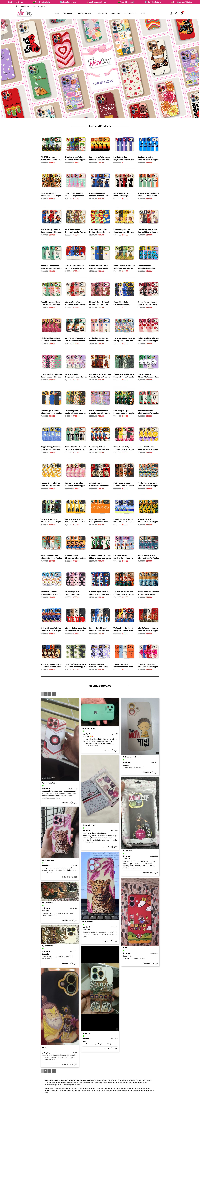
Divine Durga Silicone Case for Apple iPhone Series (147, 304)
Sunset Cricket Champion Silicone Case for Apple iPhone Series (76, 558)
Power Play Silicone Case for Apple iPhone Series (123, 232)
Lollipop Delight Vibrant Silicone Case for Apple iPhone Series (148, 340)
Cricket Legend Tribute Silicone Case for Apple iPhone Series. (99, 594)
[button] (3, 69)
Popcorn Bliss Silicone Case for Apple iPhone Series (50, 485)
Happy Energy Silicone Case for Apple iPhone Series (50, 449)
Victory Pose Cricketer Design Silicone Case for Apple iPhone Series (124, 630)
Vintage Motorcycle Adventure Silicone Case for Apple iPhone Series (76, 522)
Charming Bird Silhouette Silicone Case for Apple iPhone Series (148, 377)
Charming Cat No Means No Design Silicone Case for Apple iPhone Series (123, 197)
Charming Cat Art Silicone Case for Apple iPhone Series (99, 449)
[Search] (176, 13)
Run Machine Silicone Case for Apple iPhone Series (74, 268)
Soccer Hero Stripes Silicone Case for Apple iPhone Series (99, 630)
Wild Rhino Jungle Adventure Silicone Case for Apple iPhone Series (51, 159)
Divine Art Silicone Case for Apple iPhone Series (51, 665)
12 (53, 694)
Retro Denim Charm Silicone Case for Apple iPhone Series (148, 558)
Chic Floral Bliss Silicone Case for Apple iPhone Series (51, 377)
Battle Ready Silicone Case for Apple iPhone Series (50, 232)
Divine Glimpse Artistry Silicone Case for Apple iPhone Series (51, 630)
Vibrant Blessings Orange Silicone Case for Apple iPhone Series (99, 522)
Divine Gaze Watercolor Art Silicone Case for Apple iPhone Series (148, 594)
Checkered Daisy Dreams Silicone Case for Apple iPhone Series (99, 666)
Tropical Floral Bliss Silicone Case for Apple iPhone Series (148, 666)
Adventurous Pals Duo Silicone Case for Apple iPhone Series (123, 594)
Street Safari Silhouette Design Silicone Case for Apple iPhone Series (124, 377)
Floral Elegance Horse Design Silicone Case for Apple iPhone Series (148, 232)
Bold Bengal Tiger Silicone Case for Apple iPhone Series (123, 413)
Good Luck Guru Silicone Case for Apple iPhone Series (124, 268)
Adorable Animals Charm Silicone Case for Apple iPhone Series (51, 594)
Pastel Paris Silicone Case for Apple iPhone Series (74, 195)
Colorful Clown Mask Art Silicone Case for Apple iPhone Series (100, 558)
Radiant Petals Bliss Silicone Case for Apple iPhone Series (75, 485)
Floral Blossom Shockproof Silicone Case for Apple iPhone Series (147, 269)
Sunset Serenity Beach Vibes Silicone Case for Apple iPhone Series (123, 522)
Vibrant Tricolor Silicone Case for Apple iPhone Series (148, 195)
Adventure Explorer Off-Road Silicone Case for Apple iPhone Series (75, 340)
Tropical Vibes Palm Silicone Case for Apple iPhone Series (75, 159)
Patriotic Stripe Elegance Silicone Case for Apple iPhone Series (123, 159)
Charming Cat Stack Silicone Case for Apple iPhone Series (51, 413)
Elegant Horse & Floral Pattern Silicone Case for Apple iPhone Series (99, 304)
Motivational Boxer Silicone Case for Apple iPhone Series (123, 485)
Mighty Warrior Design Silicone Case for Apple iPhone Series (148, 630)
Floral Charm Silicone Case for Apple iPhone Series (98, 413)
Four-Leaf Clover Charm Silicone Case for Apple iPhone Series (75, 666)
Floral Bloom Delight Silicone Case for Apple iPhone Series (123, 449)
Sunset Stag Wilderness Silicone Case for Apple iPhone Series (99, 159)
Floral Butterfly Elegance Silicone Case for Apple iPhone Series (75, 377)
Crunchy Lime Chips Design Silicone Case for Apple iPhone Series (99, 232)
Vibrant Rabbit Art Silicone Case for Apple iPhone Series (75, 304)
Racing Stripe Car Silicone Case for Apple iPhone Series (148, 159)
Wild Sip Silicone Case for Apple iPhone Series (51, 339)
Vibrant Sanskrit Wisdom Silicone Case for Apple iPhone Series (123, 666)
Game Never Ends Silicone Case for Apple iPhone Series (99, 195)
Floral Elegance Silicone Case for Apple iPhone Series (51, 304)
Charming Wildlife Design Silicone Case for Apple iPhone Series (75, 413)
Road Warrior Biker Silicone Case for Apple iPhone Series (51, 522)
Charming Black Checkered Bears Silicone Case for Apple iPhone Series (75, 595)
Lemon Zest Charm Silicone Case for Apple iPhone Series (148, 449)
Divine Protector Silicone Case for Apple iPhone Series (100, 377)
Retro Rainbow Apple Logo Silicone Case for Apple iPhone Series (99, 268)
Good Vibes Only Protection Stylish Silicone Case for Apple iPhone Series (123, 306)
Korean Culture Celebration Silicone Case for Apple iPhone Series (123, 559)
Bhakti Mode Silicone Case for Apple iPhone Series (50, 268)
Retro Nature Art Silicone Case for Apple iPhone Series (51, 195)
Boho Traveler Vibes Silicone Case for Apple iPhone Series (51, 558)
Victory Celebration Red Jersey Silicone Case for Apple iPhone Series (75, 630)
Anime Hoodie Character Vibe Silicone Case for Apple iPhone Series (99, 487)
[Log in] (171, 13)
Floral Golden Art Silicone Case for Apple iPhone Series (75, 232)
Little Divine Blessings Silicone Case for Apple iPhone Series (99, 340)
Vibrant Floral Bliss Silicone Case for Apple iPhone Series (148, 522)
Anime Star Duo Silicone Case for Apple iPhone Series (75, 449)
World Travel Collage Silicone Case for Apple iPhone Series (148, 485)
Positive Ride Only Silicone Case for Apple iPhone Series (148, 413)
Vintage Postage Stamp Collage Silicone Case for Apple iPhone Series (124, 340)
